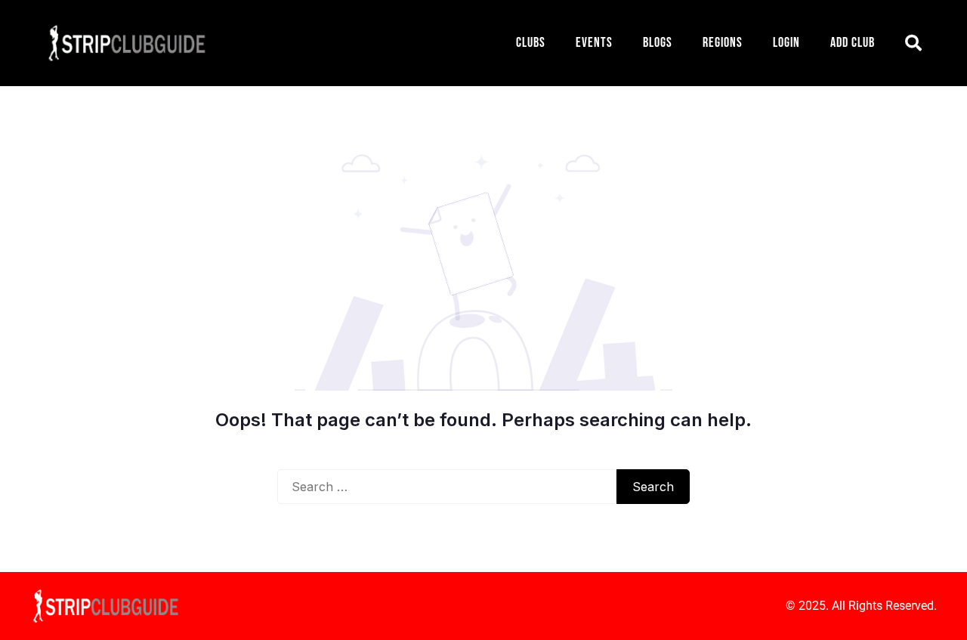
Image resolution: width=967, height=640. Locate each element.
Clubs (530, 43)
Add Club (852, 43)
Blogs (657, 43)
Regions (723, 43)
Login (786, 43)
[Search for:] (446, 486)
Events (594, 43)
